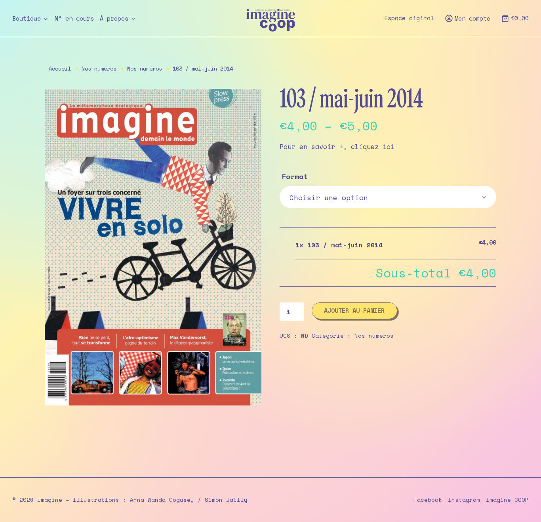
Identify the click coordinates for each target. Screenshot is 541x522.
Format (295, 176)
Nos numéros (99, 69)
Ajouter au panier (354, 310)
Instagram (464, 500)
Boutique (26, 18)
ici (386, 146)
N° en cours (74, 18)
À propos (114, 18)
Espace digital (409, 18)
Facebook (427, 500)
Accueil (60, 69)
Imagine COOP (507, 500)
